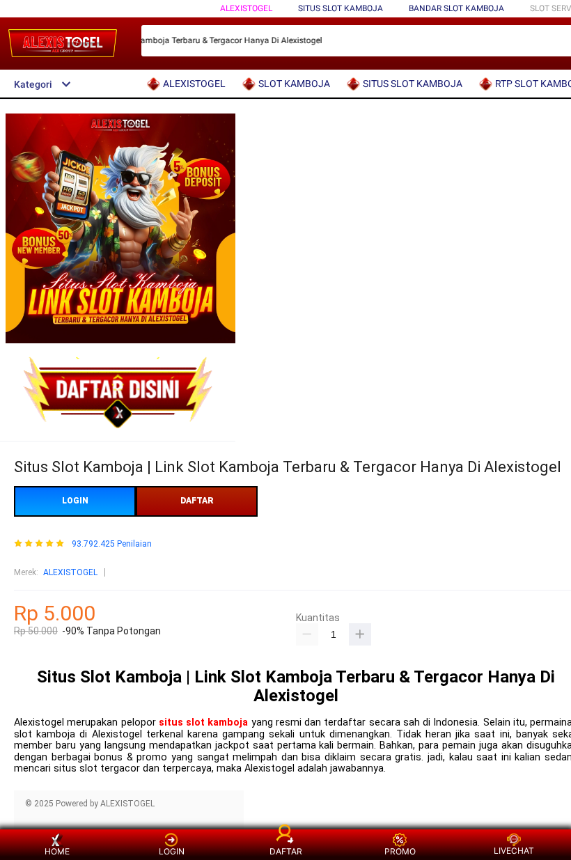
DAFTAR (197, 501)
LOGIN (75, 501)
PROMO (400, 851)
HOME (57, 851)
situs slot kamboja (204, 722)
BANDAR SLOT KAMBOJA (456, 8)
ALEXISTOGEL (246, 8)
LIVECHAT (514, 850)
